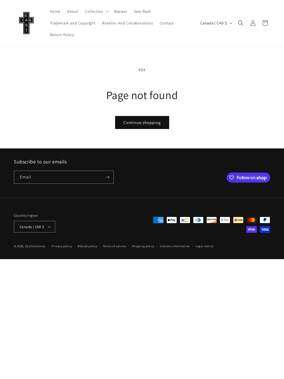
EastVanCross (35, 246)
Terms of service (114, 246)
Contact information (175, 246)
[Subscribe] (107, 177)
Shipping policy (143, 246)
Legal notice (204, 246)
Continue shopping (142, 122)
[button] (96, 11)
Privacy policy (62, 246)
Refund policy (87, 246)
